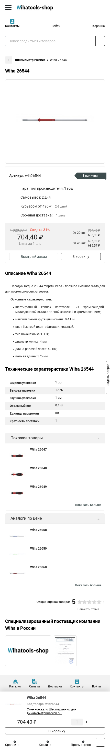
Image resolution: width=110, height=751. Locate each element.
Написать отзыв (88, 609)
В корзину (80, 257)
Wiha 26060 (38, 567)
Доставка (55, 686)
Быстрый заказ (34, 257)
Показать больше (88, 505)
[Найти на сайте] (100, 41)
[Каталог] (8, 7)
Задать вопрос (108, 375)
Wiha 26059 (38, 548)
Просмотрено (81, 745)
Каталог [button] (15, 686)
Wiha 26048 (38, 468)
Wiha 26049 (38, 487)
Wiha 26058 (38, 530)
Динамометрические (30, 60)
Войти (56, 26)
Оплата (34, 686)
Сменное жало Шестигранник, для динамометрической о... (51, 711)
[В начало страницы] (100, 742)
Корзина (98, 26)
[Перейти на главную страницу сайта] (38, 8)
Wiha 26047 (38, 449)
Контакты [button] (12, 26)
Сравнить (12, 745)
